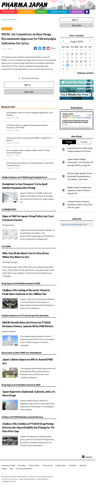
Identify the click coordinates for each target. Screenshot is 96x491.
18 (72, 61)
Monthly (84, 142)
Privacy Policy (34, 465)
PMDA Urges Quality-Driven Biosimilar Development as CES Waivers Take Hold (79, 176)
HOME (3, 19)
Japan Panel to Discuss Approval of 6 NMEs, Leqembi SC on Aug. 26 (29, 139)
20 (81, 61)
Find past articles (85, 73)
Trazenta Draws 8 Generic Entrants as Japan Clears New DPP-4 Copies (79, 204)
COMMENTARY (8, 209)
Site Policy (22, 465)
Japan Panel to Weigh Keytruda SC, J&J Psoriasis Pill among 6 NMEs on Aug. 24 (80, 162)
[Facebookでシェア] (35, 48)
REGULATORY (12, 19)
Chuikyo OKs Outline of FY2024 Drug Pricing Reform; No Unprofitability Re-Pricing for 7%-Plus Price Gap (28, 427)
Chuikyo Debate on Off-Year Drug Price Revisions (25, 315)
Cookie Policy (60, 465)
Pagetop (88, 457)
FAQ (11, 468)
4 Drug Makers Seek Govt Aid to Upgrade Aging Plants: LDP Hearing (29, 114)
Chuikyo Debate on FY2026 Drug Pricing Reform (24, 177)
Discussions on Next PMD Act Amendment (21, 352)
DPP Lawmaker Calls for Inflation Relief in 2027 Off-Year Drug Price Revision (28, 151)
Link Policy (73, 465)
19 (76, 61)
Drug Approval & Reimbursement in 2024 (20, 385)
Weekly (69, 142)
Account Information (24, 468)
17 (67, 61)
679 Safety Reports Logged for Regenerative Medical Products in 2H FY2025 (27, 126)
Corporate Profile (8, 465)
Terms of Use (47, 465)
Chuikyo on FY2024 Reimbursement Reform (22, 417)
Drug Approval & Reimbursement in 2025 (20, 283)
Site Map (83, 465)
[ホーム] (24, 4)
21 (85, 61)
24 (67, 65)
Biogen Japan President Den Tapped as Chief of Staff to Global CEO (79, 190)
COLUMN (6, 246)
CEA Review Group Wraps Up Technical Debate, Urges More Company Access (29, 164)
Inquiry (4, 468)
